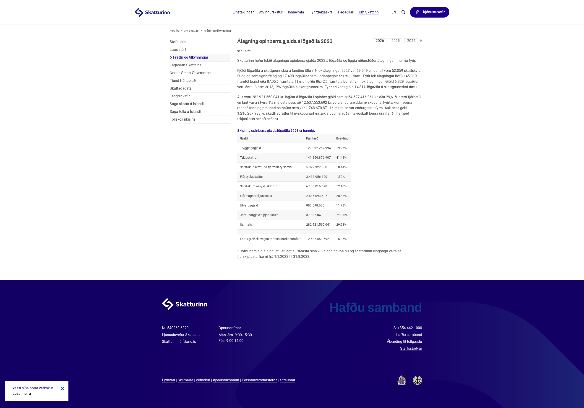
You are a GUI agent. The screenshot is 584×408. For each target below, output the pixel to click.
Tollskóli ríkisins (183, 119)
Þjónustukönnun (226, 380)
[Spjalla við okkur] (565, 389)
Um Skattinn (191, 30)
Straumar (287, 380)
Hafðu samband (409, 335)
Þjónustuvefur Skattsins (181, 335)
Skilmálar (185, 380)
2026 (380, 41)
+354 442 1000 (410, 328)
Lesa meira (22, 393)
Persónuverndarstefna (259, 380)
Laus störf (178, 49)
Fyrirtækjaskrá (321, 12)
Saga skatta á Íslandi (187, 104)
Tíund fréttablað (183, 80)
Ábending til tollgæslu (404, 341)
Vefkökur (203, 380)
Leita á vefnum (403, 12)
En (393, 12)
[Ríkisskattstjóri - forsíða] (158, 12)
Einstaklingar (243, 12)
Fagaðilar (345, 12)
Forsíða (175, 30)
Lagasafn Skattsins (185, 65)
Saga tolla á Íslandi (185, 111)
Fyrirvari (168, 380)
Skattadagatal (181, 88)
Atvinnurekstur (270, 12)
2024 (411, 41)
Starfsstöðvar (411, 348)
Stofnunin (178, 42)
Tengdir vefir (180, 96)
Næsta (421, 40)
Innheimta (296, 12)
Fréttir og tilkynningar (217, 30)
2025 (395, 41)
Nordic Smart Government (190, 73)
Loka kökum (61, 388)
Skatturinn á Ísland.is (179, 341)
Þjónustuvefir (434, 12)
